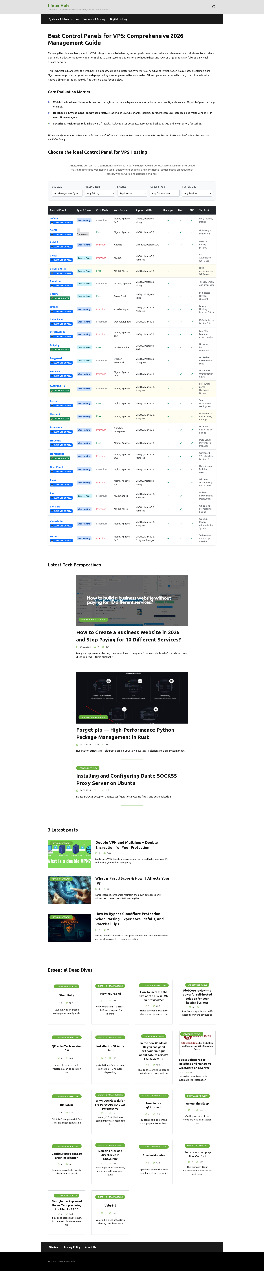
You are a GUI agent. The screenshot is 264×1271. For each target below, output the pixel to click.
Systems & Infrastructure (64, 19)
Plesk (53, 480)
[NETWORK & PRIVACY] (69, 865)
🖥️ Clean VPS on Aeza (61, 222)
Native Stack (157, 186)
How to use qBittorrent (154, 1105)
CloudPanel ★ (58, 268)
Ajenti (53, 229)
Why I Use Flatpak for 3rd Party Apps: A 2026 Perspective (110, 1104)
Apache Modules (154, 1155)
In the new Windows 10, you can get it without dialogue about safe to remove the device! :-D (153, 1051)
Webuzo (54, 536)
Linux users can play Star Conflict (197, 1154)
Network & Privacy (94, 19)
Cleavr (53, 255)
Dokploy (54, 345)
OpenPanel (56, 467)
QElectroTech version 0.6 (67, 1048)
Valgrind (110, 1205)
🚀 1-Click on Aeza (60, 298)
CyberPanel (56, 319)
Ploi (52, 493)
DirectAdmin (57, 331)
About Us (90, 1247)
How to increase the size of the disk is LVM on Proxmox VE (154, 996)
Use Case (57, 186)
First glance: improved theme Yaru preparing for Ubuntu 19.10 (67, 1205)
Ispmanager (57, 453)
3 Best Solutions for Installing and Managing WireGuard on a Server (195, 1063)
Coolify (54, 293)
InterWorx (56, 427)
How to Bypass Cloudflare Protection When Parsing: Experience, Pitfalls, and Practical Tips (129, 919)
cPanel (54, 306)
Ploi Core (55, 506)
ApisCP (54, 242)
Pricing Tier (92, 186)
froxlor (54, 401)
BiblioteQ (66, 1105)
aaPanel (54, 218)
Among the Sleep (197, 1103)
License (121, 186)
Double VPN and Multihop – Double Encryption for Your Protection (126, 844)
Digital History (118, 19)
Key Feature (189, 186)
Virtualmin (56, 521)
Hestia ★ (55, 414)
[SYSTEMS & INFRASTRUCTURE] (132, 624)
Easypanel (56, 358)
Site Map (54, 1247)
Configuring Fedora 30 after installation (67, 1155)
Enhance (55, 371)
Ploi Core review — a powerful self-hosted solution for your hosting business (197, 996)
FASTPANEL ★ (58, 386)
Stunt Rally (66, 995)
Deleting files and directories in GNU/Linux (110, 1154)
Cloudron (55, 281)
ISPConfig (55, 440)
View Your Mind (110, 993)
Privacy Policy (72, 1247)
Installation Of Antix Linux (110, 1048)
